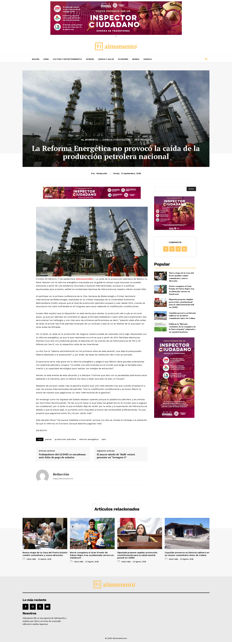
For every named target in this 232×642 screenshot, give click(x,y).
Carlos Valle (31, 559)
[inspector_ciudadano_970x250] (116, 18)
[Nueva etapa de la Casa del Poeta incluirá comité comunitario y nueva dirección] (160, 276)
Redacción (102, 173)
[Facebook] (165, 249)
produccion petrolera (65, 439)
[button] (188, 59)
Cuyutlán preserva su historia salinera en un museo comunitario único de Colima (182, 315)
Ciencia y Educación (116, 140)
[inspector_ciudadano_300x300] (174, 229)
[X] (172, 249)
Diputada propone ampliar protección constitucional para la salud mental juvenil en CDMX (181, 303)
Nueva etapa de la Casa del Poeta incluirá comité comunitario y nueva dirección (181, 277)
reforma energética (89, 439)
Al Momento (89, 140)
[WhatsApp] (184, 249)
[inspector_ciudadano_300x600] (174, 417)
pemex (48, 439)
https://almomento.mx (63, 479)
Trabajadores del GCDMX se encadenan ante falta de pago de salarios (62, 456)
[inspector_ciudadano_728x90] (92, 198)
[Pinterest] (178, 249)
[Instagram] (33, 607)
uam (104, 439)
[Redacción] (42, 476)
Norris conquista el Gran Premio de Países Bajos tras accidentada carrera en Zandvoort (181, 290)
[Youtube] (47, 607)
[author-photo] (24, 559)
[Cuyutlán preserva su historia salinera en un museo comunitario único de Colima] (160, 315)
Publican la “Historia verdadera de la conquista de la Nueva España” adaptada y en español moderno (182, 328)
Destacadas (143, 140)
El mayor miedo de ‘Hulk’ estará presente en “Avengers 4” (116, 456)
